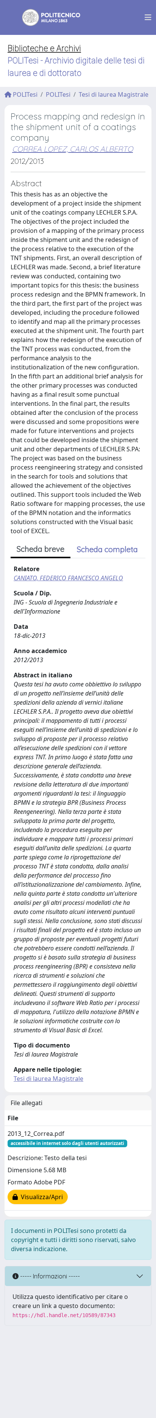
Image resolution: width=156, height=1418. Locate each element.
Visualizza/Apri (40, 1197)
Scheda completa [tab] (107, 549)
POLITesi (24, 94)
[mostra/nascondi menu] (148, 17)
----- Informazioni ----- (49, 1276)
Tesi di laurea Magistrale (113, 94)
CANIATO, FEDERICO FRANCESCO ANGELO (68, 578)
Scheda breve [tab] (40, 549)
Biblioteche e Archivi (44, 48)
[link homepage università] (46, 17)
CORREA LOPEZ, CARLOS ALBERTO (72, 149)
